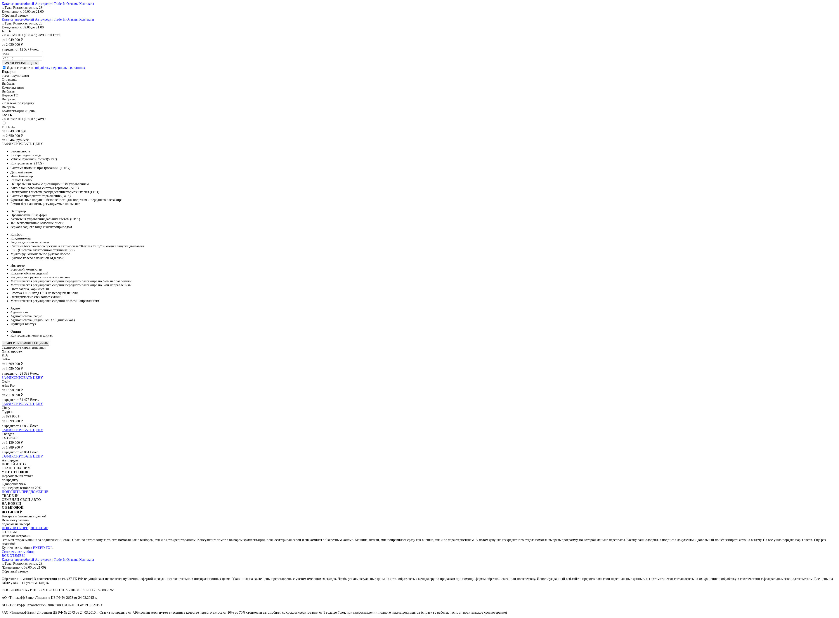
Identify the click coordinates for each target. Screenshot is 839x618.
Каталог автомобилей (18, 3)
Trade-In (60, 3)
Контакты (86, 3)
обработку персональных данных (60, 68)
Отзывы (72, 3)
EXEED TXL (43, 548)
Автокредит (44, 3)
